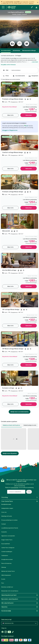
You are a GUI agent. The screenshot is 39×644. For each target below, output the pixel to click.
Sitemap (3, 567)
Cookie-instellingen (6, 551)
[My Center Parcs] (36, 7)
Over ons (4, 512)
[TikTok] (13, 632)
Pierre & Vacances (6, 563)
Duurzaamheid (5, 543)
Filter (7, 75)
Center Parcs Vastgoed (7, 547)
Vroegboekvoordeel (7, 559)
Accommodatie (20, 75)
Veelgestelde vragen (7, 508)
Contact (3, 524)
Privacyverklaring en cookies (9, 520)
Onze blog (4, 497)
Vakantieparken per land (8, 595)
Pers (2, 583)
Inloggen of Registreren (9, 130)
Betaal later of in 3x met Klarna (9, 591)
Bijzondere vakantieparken (9, 599)
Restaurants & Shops (29, 50)
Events (3, 579)
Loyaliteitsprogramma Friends (9, 528)
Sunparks (4, 532)
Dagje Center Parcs (6, 539)
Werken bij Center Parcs (8, 571)
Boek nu (31, 3)
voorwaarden (14, 487)
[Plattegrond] (26, 43)
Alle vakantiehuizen (7, 603)
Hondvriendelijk (6, 611)
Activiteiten (16, 50)
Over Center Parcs (7, 501)
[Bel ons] (32, 7)
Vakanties (4, 607)
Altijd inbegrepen (6, 575)
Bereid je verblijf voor (7, 587)
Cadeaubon (4, 555)
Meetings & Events (6, 516)
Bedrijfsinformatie (6, 504)
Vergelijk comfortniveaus (8, 64)
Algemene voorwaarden (8, 536)
